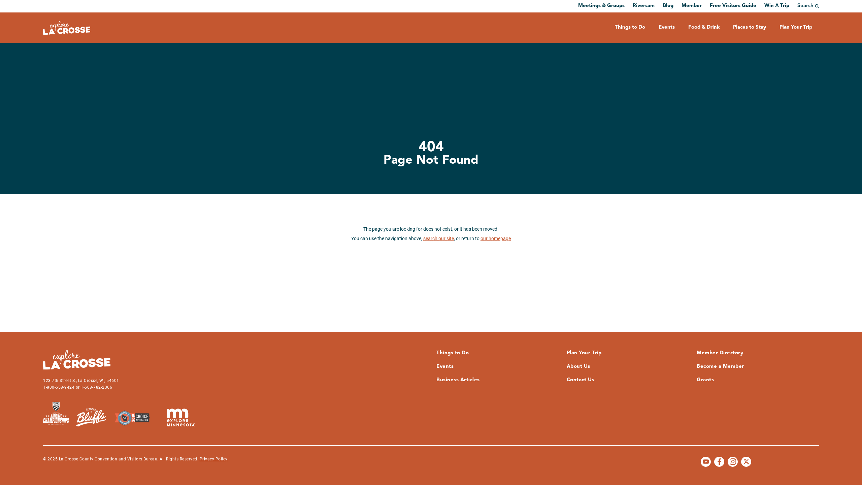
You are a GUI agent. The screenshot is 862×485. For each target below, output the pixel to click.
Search (805, 5)
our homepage (495, 238)
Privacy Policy (214, 459)
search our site (438, 238)
